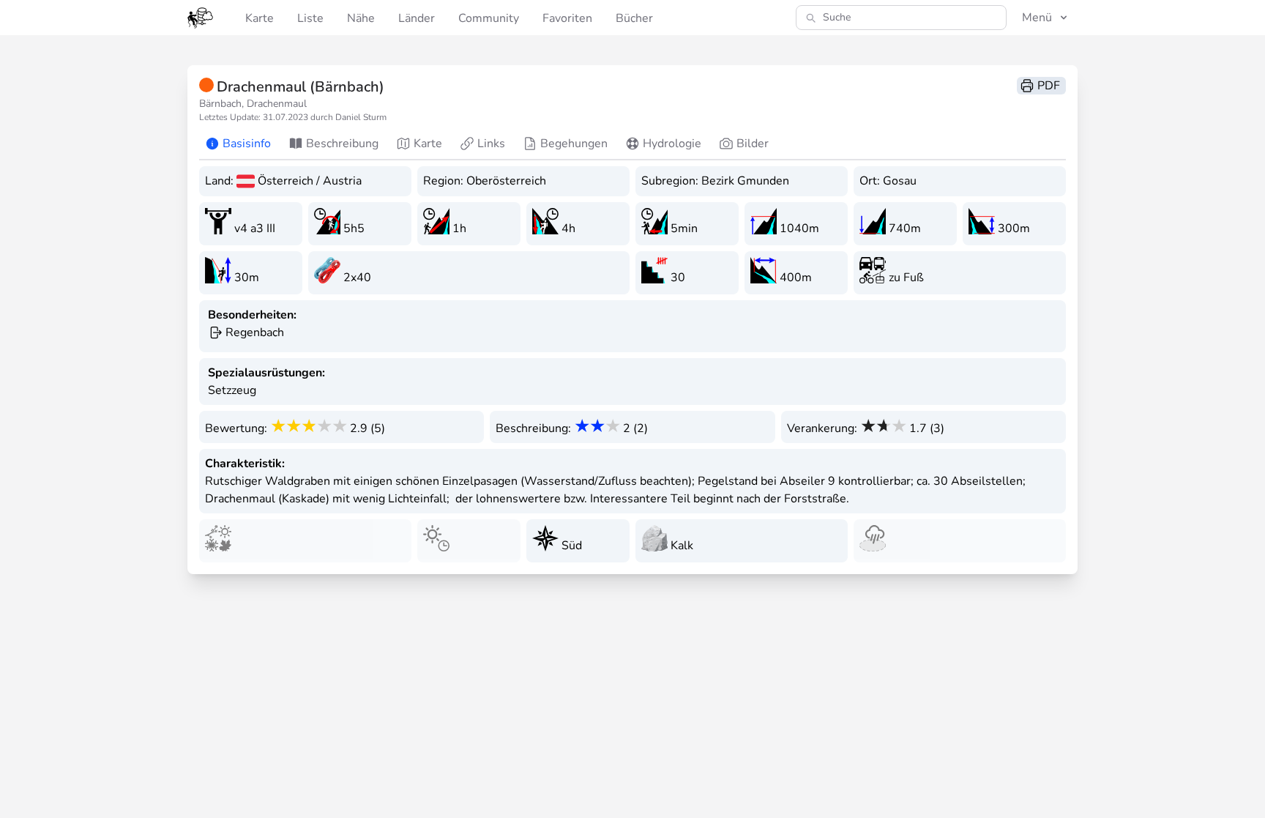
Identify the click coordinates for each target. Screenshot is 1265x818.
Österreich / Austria (310, 181)
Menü (1037, 18)
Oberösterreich (506, 181)
